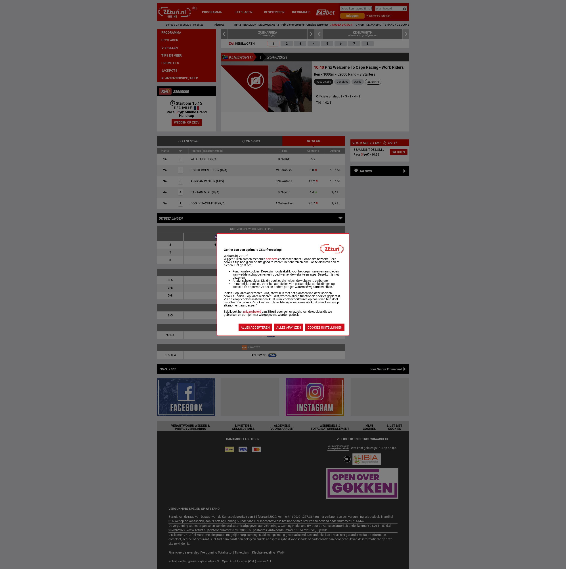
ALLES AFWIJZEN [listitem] (288, 327)
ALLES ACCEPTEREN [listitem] (255, 327)
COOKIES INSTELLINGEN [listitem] (325, 327)
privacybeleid (252, 311)
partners (271, 259)
